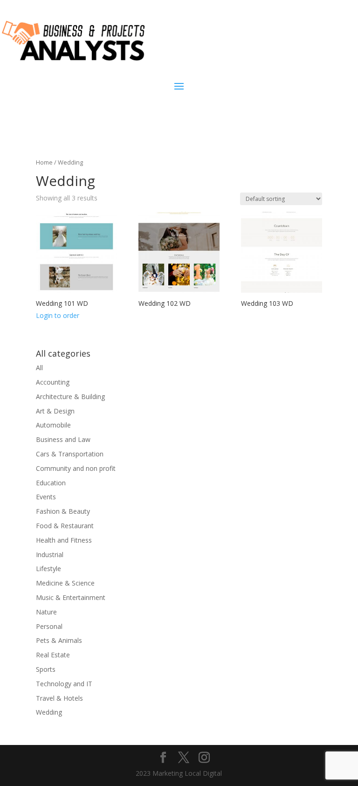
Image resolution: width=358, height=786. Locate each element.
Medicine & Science (65, 583)
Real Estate (53, 654)
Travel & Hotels (59, 698)
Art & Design (55, 411)
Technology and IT (64, 683)
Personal (49, 626)
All (39, 367)
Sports (45, 669)
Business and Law (63, 439)
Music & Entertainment (70, 597)
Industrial (49, 554)
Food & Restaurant (65, 525)
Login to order (57, 315)
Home (44, 162)
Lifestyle (48, 568)
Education (51, 482)
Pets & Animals (59, 640)
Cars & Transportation (69, 453)
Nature (46, 611)
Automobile (53, 425)
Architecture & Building (70, 396)
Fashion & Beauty (63, 511)
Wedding (49, 712)
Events (46, 496)
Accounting (52, 382)
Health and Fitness (64, 540)
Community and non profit (76, 468)
